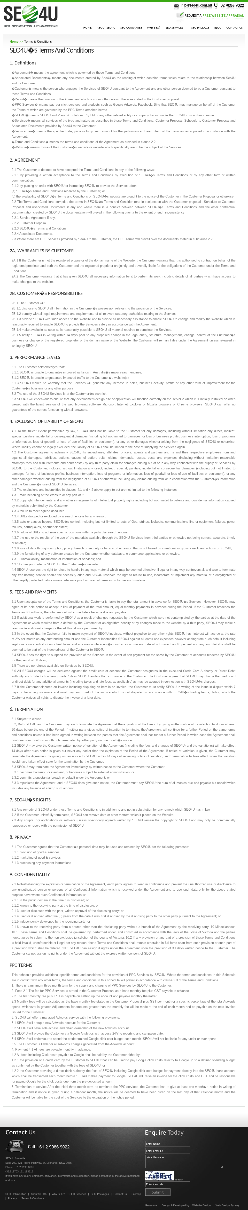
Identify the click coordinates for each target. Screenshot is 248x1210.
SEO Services (78, 1194)
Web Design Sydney (228, 1205)
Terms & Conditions (33, 1198)
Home (87, 27)
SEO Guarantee (131, 27)
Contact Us (234, 27)
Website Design (201, 1205)
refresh (179, 1179)
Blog (217, 27)
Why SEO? (154, 27)
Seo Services (174, 27)
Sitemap (136, 1194)
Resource (151, 1205)
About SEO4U (106, 27)
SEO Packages (100, 1194)
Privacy (12, 1198)
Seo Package (200, 27)
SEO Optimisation (15, 1194)
